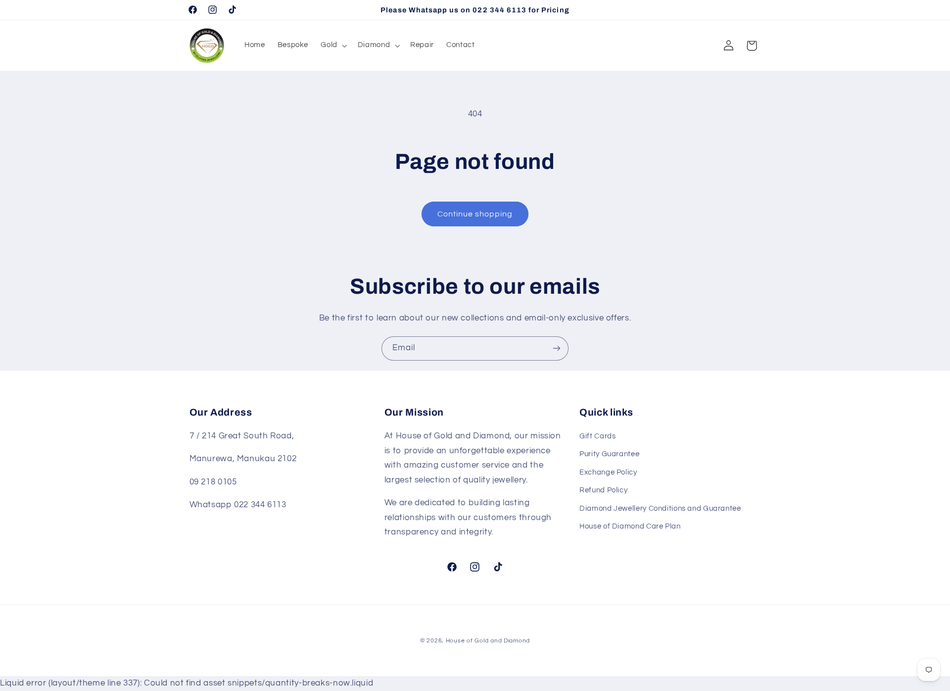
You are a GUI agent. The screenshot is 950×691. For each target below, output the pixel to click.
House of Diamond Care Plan (629, 526)
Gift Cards (597, 436)
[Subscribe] (556, 348)
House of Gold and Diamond (488, 640)
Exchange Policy (608, 472)
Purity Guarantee (609, 454)
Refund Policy (603, 490)
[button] (333, 45)
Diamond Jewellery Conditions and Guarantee (660, 508)
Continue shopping (475, 214)
